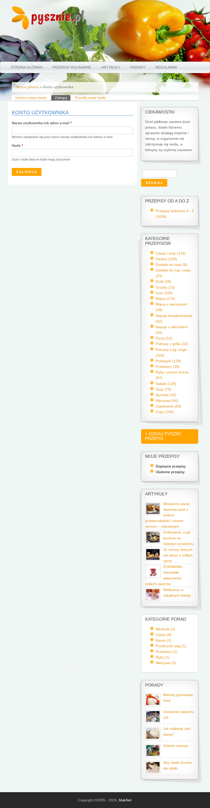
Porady (137, 67)
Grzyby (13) (165, 287)
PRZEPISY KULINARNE (71, 67)
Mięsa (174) (165, 299)
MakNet (125, 800)
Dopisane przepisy (171, 466)
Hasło (17, 145)
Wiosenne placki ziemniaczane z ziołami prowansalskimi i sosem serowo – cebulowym (167, 515)
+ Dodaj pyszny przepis (163, 436)
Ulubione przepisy (170, 472)
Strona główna (26, 67)
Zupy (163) (165, 412)
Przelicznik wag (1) (171, 646)
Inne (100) (164, 293)
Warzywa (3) (166, 663)
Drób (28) (163, 281)
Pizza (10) (164, 338)
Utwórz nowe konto (30, 98)
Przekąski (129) (168, 361)
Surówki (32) (166, 395)
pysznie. (58, 16)
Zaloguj (62, 98)
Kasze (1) (163, 640)
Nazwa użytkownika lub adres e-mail (42, 123)
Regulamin (166, 67)
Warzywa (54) (167, 401)
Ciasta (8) (164, 635)
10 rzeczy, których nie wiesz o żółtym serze (178, 555)
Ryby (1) (163, 657)
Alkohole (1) (165, 629)
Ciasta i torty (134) (171, 253)
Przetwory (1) (166, 652)
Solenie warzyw (175, 746)
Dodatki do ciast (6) (171, 265)
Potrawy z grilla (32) (172, 344)
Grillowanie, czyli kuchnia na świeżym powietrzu (178, 537)
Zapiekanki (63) (168, 406)
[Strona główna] (20, 28)
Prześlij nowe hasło (90, 98)
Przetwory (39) (168, 367)
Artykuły (110, 67)
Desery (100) (166, 259)
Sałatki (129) (166, 384)
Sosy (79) (163, 389)
